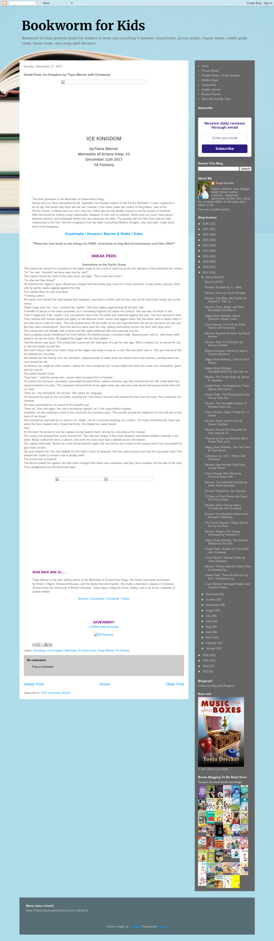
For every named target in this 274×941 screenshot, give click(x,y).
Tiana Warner (105, 650)
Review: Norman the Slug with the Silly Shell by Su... (226, 431)
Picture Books (210, 70)
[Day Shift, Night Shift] (203, 831)
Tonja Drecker (225, 183)
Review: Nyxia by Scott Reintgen (225, 292)
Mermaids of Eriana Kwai (80, 650)
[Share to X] (42, 645)
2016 (206, 655)
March (210, 637)
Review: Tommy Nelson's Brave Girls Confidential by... (228, 568)
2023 (206, 240)
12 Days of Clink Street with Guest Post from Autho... (226, 498)
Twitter (126, 598)
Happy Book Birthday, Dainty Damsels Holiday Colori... (223, 317)
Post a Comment (42, 666)
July (209, 615)
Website (83, 598)
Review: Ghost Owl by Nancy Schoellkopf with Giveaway (223, 507)
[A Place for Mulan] (228, 823)
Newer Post (34, 684)
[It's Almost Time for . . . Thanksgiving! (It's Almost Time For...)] (228, 872)
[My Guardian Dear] (211, 872)
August (210, 610)
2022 (206, 245)
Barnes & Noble (117, 234)
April (209, 632)
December (212, 277)
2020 (206, 256)
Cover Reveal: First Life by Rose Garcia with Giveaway (225, 326)
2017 (206, 272)
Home (105, 684)
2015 (206, 660)
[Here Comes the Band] (211, 810)
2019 (206, 261)
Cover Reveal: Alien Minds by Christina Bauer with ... (223, 475)
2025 (206, 229)
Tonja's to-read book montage (220, 782)
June (209, 621)
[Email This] (34, 645)
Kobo (138, 234)
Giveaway (40, 650)
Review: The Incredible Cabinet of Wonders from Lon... (226, 405)
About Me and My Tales (216, 99)
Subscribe (225, 149)
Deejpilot (135, 926)
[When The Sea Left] (245, 833)
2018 (206, 267)
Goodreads (74, 234)
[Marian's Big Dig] (236, 808)
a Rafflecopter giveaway (104, 626)
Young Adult (208, 84)
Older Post (175, 684)
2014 (206, 666)
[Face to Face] (228, 835)
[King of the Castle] (211, 861)
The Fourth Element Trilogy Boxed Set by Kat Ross (226, 524)
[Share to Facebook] (46, 645)
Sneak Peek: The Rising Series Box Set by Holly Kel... (227, 396)
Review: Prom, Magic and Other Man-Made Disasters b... (224, 308)
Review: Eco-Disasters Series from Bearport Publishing (226, 515)
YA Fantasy (122, 650)
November (212, 594)
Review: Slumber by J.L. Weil (223, 287)
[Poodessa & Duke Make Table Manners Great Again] (203, 884)
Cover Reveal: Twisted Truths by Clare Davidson (225, 559)
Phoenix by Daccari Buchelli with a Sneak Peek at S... (226, 440)
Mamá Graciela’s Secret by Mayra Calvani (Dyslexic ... (226, 352)
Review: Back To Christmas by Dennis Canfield (224, 343)
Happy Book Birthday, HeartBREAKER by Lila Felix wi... (227, 370)
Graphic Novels (210, 89)
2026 (206, 223)
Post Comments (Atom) (55, 692)
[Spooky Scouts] (228, 857)
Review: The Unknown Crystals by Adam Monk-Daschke (226, 484)
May (209, 626)
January (211, 648)
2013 (206, 671)
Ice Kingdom (55, 650)
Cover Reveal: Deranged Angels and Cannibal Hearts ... (227, 585)
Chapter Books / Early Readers (220, 75)
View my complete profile (213, 209)
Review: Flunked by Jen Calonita (225, 491)
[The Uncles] (236, 848)
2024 (206, 234)
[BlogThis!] (38, 645)
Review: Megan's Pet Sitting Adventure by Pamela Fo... (223, 533)
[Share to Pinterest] (50, 645)
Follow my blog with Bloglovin (216, 685)
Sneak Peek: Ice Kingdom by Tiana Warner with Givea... (227, 387)
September (213, 605)
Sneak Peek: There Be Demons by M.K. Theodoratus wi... (226, 577)
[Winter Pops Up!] (211, 822)
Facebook (113, 598)
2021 (206, 250)
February (211, 643)
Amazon (94, 234)
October (211, 599)
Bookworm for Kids (83, 26)
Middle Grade (209, 80)
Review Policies (211, 94)
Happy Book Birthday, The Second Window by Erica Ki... (226, 542)
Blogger (162, 926)
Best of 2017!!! (214, 282)
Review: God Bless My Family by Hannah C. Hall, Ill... (225, 300)
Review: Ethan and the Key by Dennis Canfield (224, 422)
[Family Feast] (220, 820)
